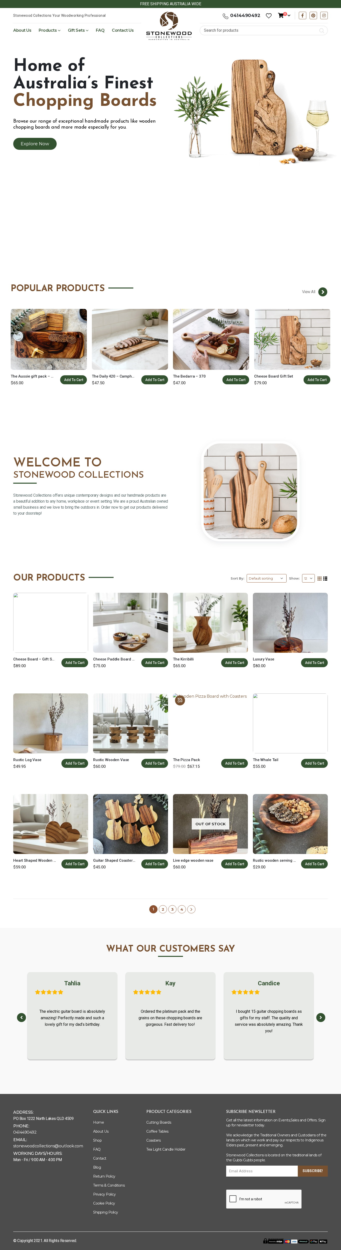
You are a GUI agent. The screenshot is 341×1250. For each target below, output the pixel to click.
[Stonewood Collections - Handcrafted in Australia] (169, 26)
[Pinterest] (313, 15)
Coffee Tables (157, 1131)
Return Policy (104, 1176)
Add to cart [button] (73, 379)
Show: (294, 578)
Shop (97, 1140)
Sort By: (237, 578)
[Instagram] (324, 15)
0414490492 (245, 15)
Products (48, 30)
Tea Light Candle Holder (165, 1149)
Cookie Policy (104, 1203)
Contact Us (123, 30)
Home (98, 1122)
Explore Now (35, 144)
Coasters (153, 1140)
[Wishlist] (268, 15)
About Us (22, 30)
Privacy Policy (104, 1194)
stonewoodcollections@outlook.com (48, 1146)
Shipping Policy (105, 1212)
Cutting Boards (158, 1122)
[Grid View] (319, 578)
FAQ (100, 30)
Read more (234, 863)
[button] (21, 1017)
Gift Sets (76, 30)
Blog (97, 1167)
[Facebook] (302, 15)
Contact (99, 1158)
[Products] (323, 292)
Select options (154, 379)
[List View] (325, 578)
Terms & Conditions (109, 1185)
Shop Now (168, 237)
